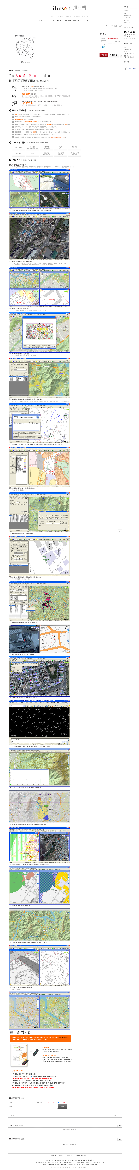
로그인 (53, 16)
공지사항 (126, 10)
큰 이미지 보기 (27, 62)
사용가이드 (127, 18)
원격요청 (85, 16)
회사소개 (53, 1155)
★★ (45, 1102)
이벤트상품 (77, 20)
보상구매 (51, 20)
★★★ (50, 1102)
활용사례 (126, 20)
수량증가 (113, 43)
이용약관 (70, 1155)
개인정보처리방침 (80, 1155)
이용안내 (62, 1155)
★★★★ (55, 1102)
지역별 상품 (42, 20)
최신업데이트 (127, 15)
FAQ (125, 13)
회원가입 (61, 16)
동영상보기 (127, 22)
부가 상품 (59, 20)
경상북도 (121, 26)
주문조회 (77, 16)
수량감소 (113, 44)
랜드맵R (68, 20)
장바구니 (69, 16)
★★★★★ (62, 1102)
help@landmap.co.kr (91, 1164)
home (108, 26)
